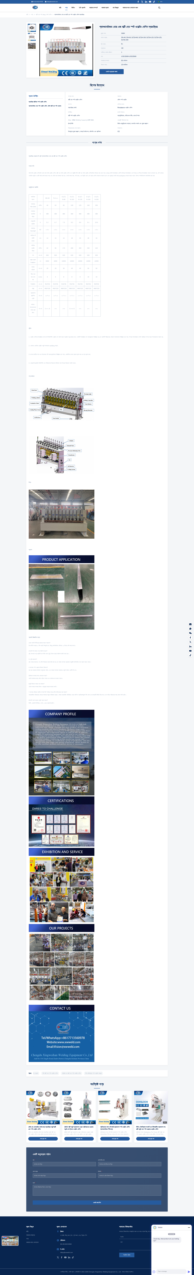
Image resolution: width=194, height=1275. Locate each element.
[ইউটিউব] (190, 651)
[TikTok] (73, 1257)
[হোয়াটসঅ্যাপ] (190, 629)
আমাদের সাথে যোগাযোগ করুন (130, 7)
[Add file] (154, 1272)
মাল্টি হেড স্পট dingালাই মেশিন (44, 14)
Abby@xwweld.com (52, 1)
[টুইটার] (190, 642)
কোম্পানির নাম (101, 1160)
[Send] (189, 1272)
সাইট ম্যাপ (71, 1272)
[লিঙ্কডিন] (190, 646)
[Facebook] (138, 2)
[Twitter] (142, 2)
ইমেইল (100, 1171)
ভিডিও (73, 7)
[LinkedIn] (69, 1257)
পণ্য (66, 7)
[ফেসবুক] (190, 638)
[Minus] (189, 1227)
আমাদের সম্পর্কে (93, 7)
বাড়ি (60, 7)
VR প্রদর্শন (82, 7)
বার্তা (34, 1183)
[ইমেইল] (190, 624)
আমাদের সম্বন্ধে (30, 1235)
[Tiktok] (154, 2)
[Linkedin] (146, 2)
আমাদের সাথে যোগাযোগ (32, 1242)
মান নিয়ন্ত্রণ (116, 7)
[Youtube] (150, 2)
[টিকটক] (190, 655)
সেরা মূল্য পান (43, 1138)
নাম (34, 1160)
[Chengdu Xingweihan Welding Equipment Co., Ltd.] (35, 7)
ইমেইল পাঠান (126, 1255)
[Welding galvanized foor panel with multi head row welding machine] (66, 50)
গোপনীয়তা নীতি (63, 1272)
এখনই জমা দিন (97, 1202)
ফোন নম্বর (35, 1171)
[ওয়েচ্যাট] (190, 633)
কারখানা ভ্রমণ (105, 7)
